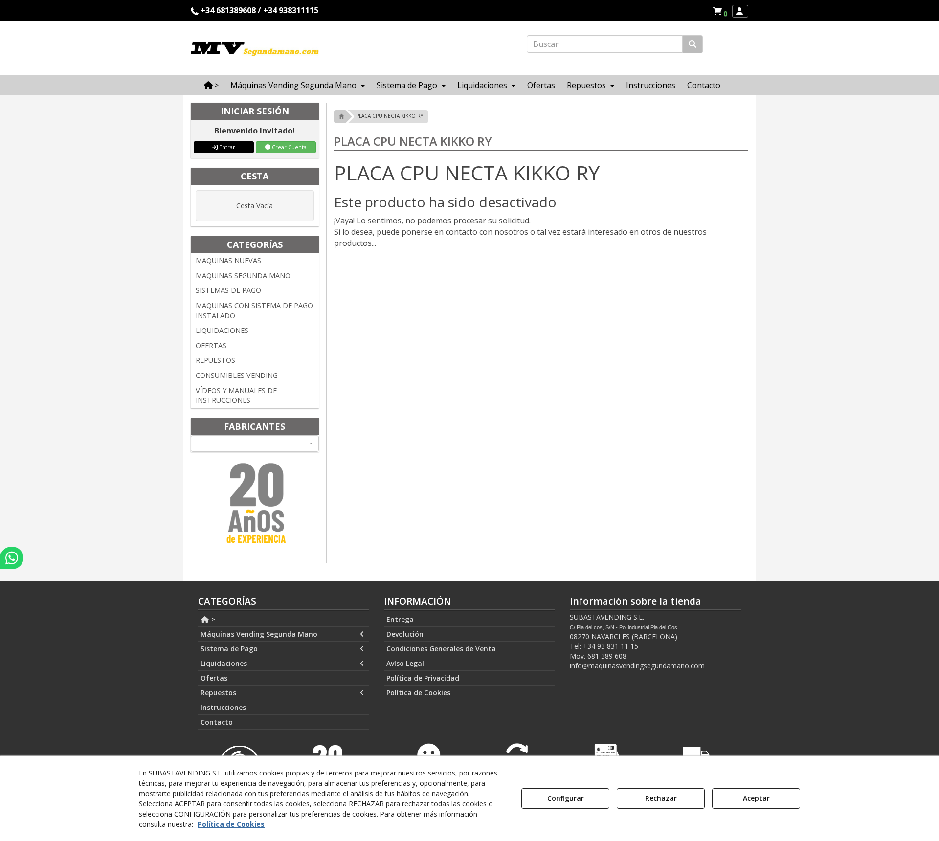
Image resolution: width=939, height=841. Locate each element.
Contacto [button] (217, 722)
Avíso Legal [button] (405, 663)
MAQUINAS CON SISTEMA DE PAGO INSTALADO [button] (254, 310)
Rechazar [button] (661, 798)
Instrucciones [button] (223, 707)
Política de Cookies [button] (418, 692)
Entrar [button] (226, 147)
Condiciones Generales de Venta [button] (441, 648)
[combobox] (255, 443)
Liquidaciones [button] (224, 663)
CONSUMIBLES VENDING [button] (237, 375)
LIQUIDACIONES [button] (222, 330)
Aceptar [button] (756, 798)
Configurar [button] (565, 798)
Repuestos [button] (218, 692)
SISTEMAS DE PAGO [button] (228, 290)
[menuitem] (720, 11)
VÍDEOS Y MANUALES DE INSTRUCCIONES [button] (236, 395)
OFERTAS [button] (211, 345)
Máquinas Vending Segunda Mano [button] (259, 634)
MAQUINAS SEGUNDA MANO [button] (243, 275)
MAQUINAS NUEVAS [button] (228, 260)
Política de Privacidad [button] (422, 678)
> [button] (212, 619)
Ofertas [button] (214, 678)
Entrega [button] (400, 619)
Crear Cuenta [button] (288, 147)
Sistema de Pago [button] (229, 648)
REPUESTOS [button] (215, 360)
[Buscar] (692, 44)
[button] (721, 11)
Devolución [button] (405, 634)
